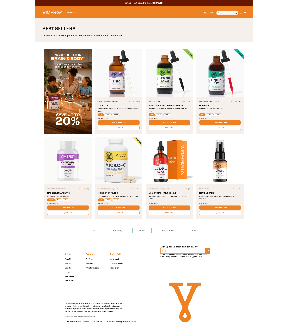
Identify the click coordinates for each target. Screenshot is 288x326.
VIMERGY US (70, 281)
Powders (68, 264)
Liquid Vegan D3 (207, 193)
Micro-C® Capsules (108, 193)
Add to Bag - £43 (169, 122)
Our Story (89, 259)
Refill (108, 115)
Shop (69, 12)
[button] (245, 13)
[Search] (236, 13)
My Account (114, 259)
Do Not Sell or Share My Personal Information (121, 321)
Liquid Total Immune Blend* (163, 193)
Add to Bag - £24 (220, 208)
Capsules (68, 268)
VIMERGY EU (70, 277)
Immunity (117, 231)
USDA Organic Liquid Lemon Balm (166, 105)
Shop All (68, 259)
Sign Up (207, 251)
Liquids (67, 272)
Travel (116, 115)
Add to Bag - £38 (118, 122)
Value (65, 200)
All (94, 231)
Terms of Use (98, 321)
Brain (142, 231)
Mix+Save (89, 264)
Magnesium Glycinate (58, 193)
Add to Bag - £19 (68, 208)
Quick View (119, 128)
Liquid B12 (204, 105)
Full (101, 115)
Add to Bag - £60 (118, 208)
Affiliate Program (92, 268)
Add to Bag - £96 (220, 122)
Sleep (194, 231)
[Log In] (241, 14)
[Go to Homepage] (52, 12)
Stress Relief (168, 231)
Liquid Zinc (103, 105)
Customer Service (116, 264)
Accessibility (114, 268)
